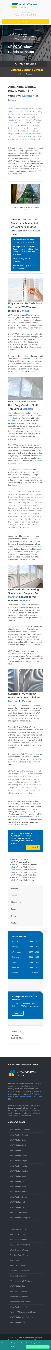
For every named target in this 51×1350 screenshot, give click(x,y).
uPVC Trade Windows (18, 1276)
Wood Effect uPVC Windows (21, 1281)
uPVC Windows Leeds (19, 859)
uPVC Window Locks (18, 1176)
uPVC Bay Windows (17, 1234)
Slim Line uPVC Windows (19, 1271)
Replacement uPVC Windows (21, 1302)
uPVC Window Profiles (18, 1192)
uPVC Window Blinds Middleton (23, 875)
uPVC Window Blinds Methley (22, 867)
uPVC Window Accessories (20, 1130)
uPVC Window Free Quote (20, 1218)
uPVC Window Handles (19, 1171)
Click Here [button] (38, 1343)
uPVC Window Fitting (18, 1150)
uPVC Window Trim (17, 1286)
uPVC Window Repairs (18, 1197)
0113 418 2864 (25, 14)
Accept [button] (38, 1346)
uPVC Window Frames (18, 1156)
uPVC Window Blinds (18, 1140)
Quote (13, 916)
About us (14, 888)
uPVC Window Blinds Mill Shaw (23, 877)
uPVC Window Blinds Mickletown (24, 872)
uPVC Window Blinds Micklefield (23, 870)
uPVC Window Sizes (17, 1322)
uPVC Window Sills (17, 1207)
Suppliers (14, 895)
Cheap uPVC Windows (18, 1229)
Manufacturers (16, 902)
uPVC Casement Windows (20, 1245)
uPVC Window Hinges (18, 1161)
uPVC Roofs (14, 1260)
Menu (25, 21)
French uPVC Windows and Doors (23, 1312)
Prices (13, 909)
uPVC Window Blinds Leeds (21, 862)
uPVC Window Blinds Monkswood (24, 880)
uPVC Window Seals (17, 1202)
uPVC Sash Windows (18, 1266)
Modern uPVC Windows (19, 1297)
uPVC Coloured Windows (19, 1250)
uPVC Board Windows (18, 1240)
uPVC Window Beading (19, 1135)
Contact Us (32, 847)
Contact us (15, 923)
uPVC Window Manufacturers (21, 1317)
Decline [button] (13, 1346)
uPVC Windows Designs (19, 1145)
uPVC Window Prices (18, 1187)
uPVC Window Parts (17, 1181)
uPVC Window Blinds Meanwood (24, 865)
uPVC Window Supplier (19, 1307)
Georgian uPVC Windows (19, 1255)
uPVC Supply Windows (18, 1212)
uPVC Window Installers (19, 1166)
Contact (29, 74)
